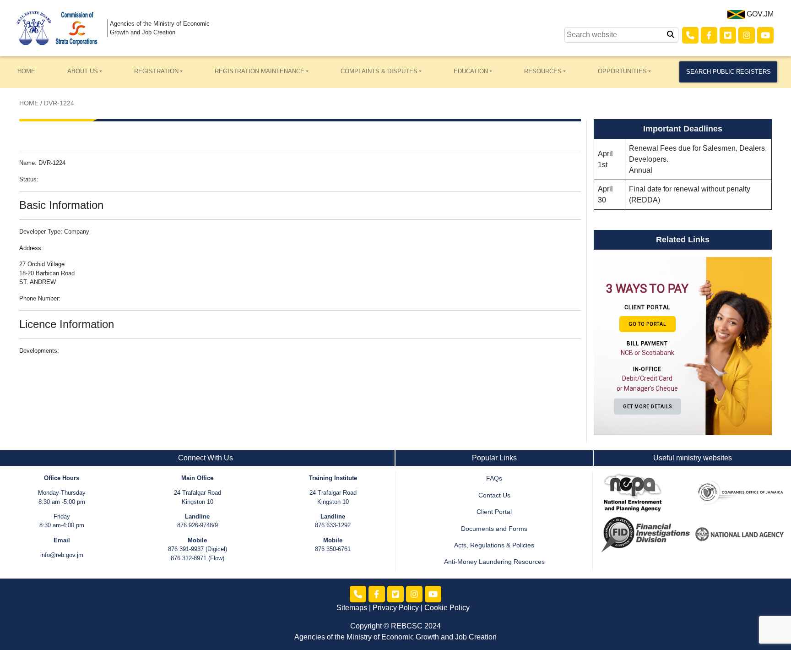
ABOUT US (82, 71)
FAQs (494, 478)
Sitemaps (351, 608)
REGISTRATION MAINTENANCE (259, 71)
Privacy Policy (396, 608)
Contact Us (494, 495)
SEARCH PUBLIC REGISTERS (728, 71)
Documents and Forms (494, 528)
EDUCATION (471, 71)
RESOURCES (543, 71)
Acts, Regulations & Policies (494, 545)
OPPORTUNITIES (622, 71)
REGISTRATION (156, 71)
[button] (648, 346)
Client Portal (494, 511)
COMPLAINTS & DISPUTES (379, 71)
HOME (26, 71)
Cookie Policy (447, 608)
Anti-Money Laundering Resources (494, 561)
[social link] (690, 35)
